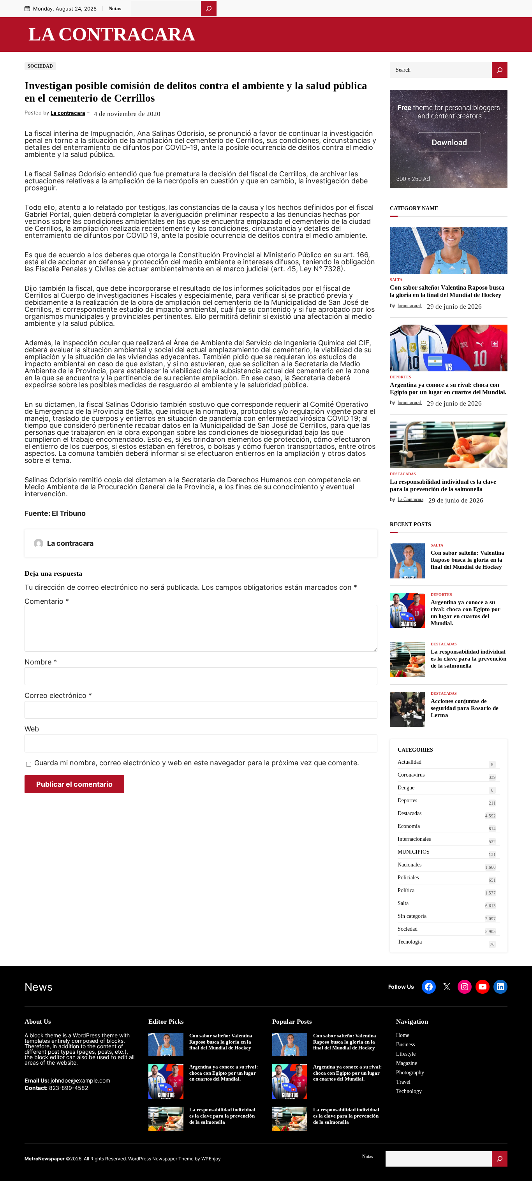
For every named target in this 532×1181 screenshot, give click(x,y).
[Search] (499, 70)
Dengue (406, 788)
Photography (410, 1073)
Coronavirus (411, 775)
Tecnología (410, 942)
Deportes (400, 377)
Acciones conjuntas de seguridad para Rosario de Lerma (465, 708)
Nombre (41, 662)
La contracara (68, 113)
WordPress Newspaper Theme (161, 1159)
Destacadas (403, 474)
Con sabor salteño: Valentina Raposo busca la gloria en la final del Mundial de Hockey (447, 291)
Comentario (47, 601)
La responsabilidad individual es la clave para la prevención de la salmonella (443, 485)
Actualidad (409, 762)
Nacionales (409, 865)
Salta (396, 280)
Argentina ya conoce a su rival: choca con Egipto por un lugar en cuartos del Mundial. (448, 388)
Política (406, 890)
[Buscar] (209, 8)
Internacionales (414, 839)
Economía (409, 826)
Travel (403, 1082)
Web (32, 729)
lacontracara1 (410, 305)
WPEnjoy (211, 1159)
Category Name (414, 208)
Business (405, 1044)
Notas (115, 8)
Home (402, 1035)
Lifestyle (406, 1054)
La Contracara (111, 34)
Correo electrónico (58, 695)
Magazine (406, 1063)
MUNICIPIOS (414, 852)
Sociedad (40, 66)
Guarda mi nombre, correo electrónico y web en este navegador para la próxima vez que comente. (196, 763)
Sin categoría (412, 916)
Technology (409, 1091)
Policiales (408, 877)
